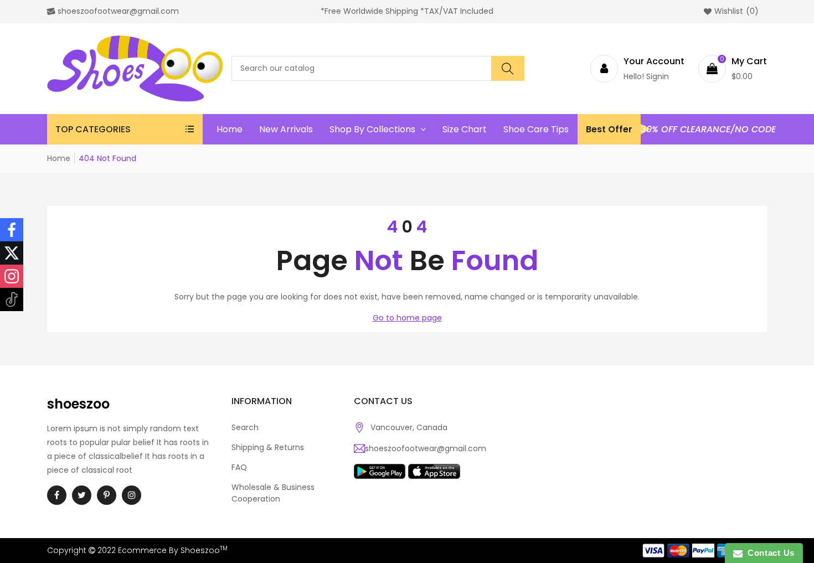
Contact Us (769, 552)
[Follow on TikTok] (11, 299)
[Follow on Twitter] (11, 253)
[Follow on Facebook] (11, 229)
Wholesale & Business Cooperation (273, 493)
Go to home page (407, 317)
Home (58, 158)
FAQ (239, 467)
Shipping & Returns (267, 447)
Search (245, 427)
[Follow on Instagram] (11, 276)
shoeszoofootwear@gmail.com (425, 448)
